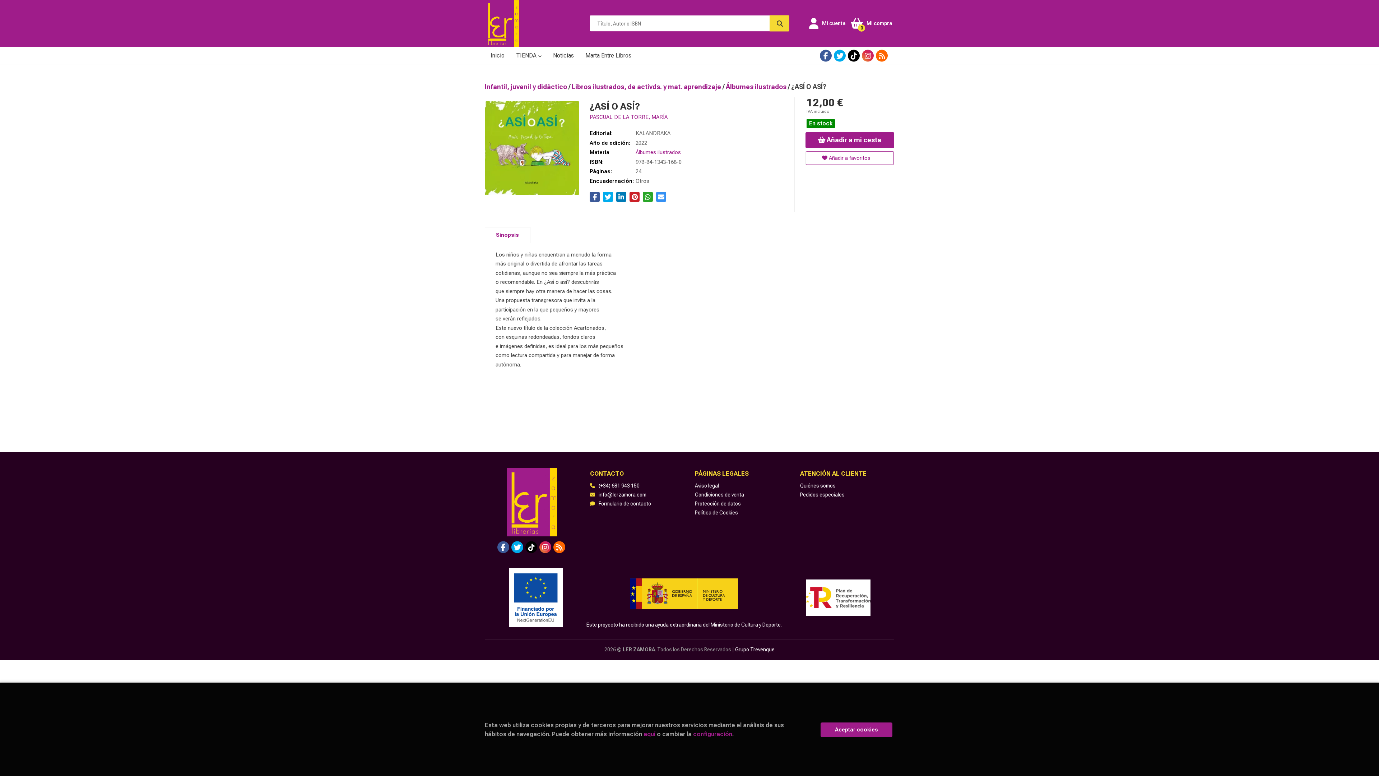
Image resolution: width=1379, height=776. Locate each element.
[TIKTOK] (854, 56)
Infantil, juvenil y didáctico (526, 87)
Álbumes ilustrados (757, 87)
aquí (649, 734)
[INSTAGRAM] (868, 56)
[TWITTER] (840, 56)
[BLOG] (882, 56)
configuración (712, 734)
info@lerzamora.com (622, 495)
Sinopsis (507, 235)
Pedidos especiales (822, 495)
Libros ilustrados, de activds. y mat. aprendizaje (647, 87)
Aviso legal (707, 486)
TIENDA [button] (527, 55)
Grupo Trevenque (755, 649)
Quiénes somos (818, 486)
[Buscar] (779, 23)
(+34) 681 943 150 (619, 486)
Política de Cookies (716, 513)
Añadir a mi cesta (853, 140)
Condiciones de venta (719, 495)
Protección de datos (718, 504)
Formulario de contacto (625, 504)
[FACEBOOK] (826, 56)
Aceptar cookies (856, 729)
